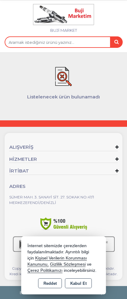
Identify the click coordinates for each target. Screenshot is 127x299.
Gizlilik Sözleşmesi (68, 264)
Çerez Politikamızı (45, 270)
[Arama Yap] (116, 42)
